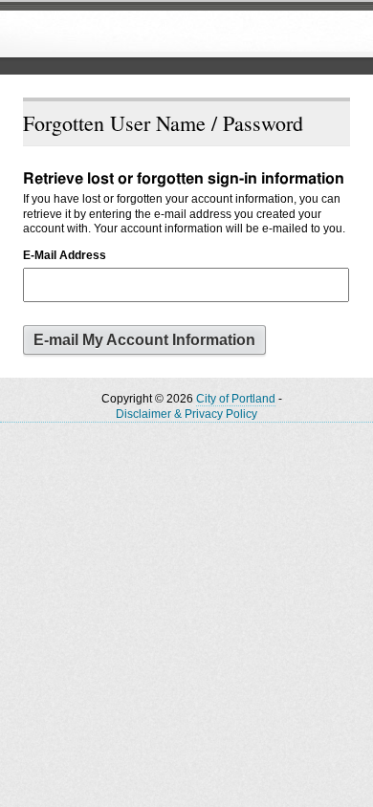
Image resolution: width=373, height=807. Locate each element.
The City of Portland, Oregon (157, 34)
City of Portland (235, 398)
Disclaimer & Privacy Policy (186, 414)
